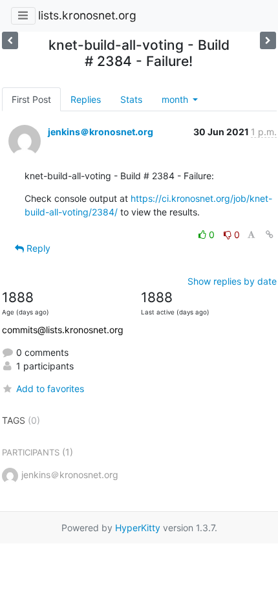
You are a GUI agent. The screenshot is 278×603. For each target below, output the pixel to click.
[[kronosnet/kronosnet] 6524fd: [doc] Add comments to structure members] (10, 40)
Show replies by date (232, 281)
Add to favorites (50, 388)
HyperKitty (137, 527)
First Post (31, 99)
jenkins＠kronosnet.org (100, 131)
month (176, 99)
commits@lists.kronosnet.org (62, 329)
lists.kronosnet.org (87, 15)
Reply (37, 248)
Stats (131, 99)
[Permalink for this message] (269, 234)
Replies (85, 99)
